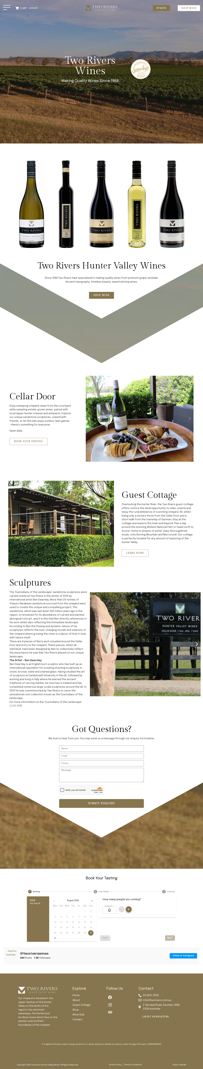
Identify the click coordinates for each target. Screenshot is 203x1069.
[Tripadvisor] (110, 1012)
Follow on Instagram (183, 956)
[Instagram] (110, 1004)
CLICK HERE (16, 706)
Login (33, 8)
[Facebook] (110, 997)
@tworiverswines (34, 953)
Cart (23, 8)
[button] (89, 419)
